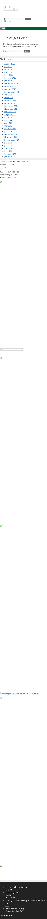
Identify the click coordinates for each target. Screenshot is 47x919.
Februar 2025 (10, 100)
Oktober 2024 (10, 111)
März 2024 (8, 126)
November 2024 (11, 109)
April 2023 (8, 148)
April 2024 (8, 123)
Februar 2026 (10, 78)
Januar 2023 (9, 156)
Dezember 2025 (11, 83)
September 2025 (11, 92)
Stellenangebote (12, 892)
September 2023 (11, 140)
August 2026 (9, 64)
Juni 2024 (8, 117)
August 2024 (9, 114)
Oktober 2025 (10, 89)
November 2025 (11, 86)
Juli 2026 (8, 66)
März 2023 (8, 151)
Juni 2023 (8, 145)
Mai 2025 (8, 94)
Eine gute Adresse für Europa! (17, 887)
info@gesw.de (10, 177)
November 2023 (11, 137)
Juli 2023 (8, 142)
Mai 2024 (8, 120)
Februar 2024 (10, 128)
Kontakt (8, 890)
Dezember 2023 (11, 134)
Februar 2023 (10, 154)
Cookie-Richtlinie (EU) (14, 911)
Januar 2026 (9, 80)
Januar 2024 (9, 131)
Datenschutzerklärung (14, 908)
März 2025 (8, 97)
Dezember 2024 (11, 106)
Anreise (8, 895)
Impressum (10, 898)
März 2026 (8, 75)
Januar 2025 (9, 103)
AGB (7, 906)
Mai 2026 (8, 69)
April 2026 (8, 72)
